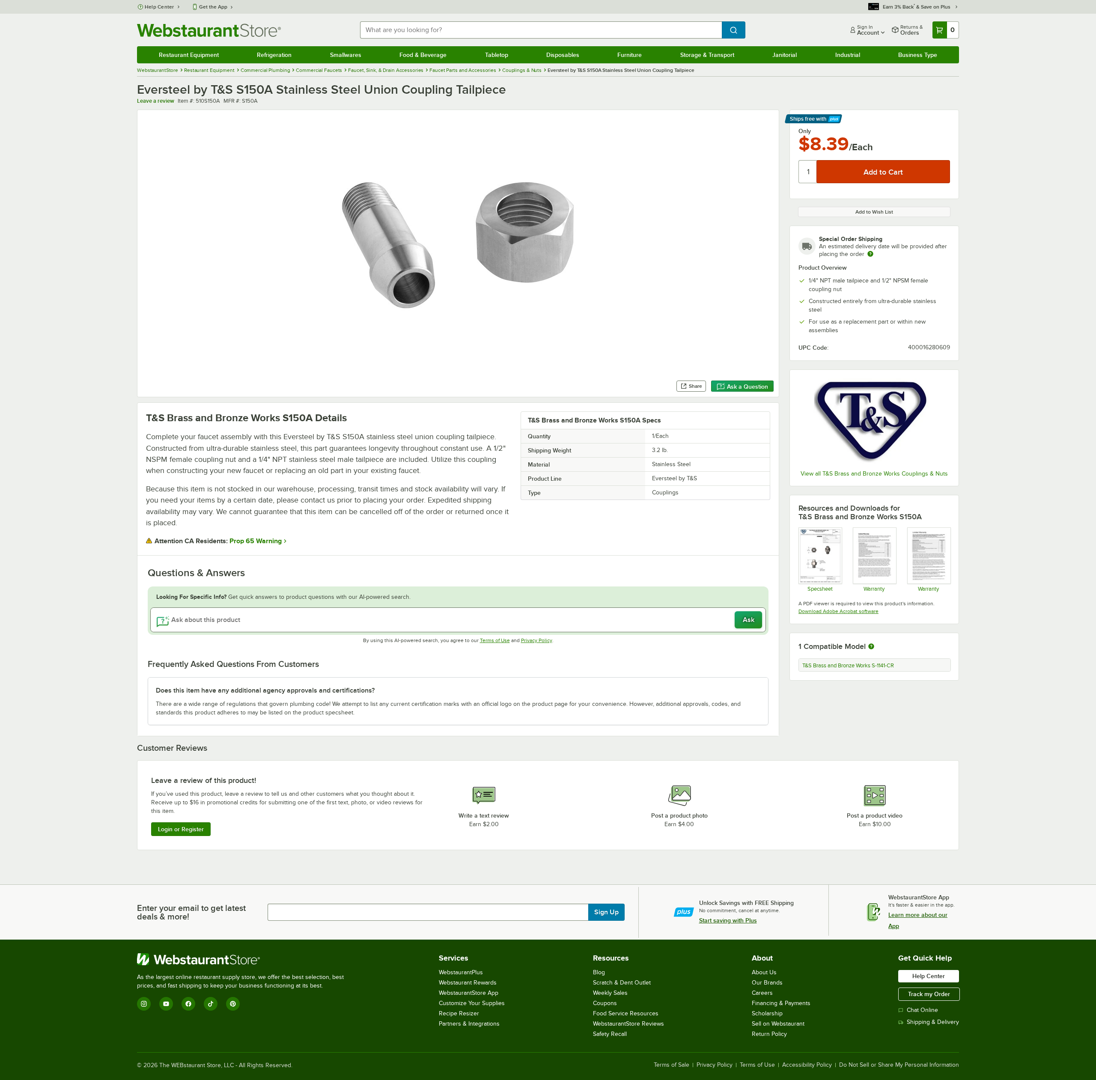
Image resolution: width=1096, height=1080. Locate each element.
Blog (599, 972)
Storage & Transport (707, 54)
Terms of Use (495, 640)
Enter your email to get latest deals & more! (191, 912)
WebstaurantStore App (468, 993)
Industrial (847, 54)
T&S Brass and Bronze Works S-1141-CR (848, 666)
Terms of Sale (671, 1065)
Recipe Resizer (459, 1013)
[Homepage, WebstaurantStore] (209, 30)
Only (804, 131)
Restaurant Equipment (189, 54)
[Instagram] (144, 1004)
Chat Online (922, 1010)
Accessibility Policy (807, 1065)
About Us (764, 972)
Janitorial (784, 54)
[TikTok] (210, 1004)
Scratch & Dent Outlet (622, 982)
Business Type (917, 54)
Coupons (605, 1003)
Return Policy (769, 1034)
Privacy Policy (536, 640)
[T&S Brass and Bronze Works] (874, 420)
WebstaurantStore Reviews (628, 1023)
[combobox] (541, 30)
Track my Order (929, 994)
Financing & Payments (781, 1003)
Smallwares (345, 54)
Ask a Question (747, 386)
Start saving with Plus (728, 920)
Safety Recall (610, 1034)
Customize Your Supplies (472, 1003)
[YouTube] (166, 1004)
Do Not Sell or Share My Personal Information (899, 1065)
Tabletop (496, 54)
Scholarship (767, 1013)
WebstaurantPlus (461, 972)
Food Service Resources (625, 1013)
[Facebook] (188, 1004)
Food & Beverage (423, 54)
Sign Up (606, 912)
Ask (748, 620)
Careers (762, 993)
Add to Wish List (874, 212)
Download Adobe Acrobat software (838, 611)
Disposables (562, 54)
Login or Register (181, 829)
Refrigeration (274, 54)
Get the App (213, 7)
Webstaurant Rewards (468, 982)
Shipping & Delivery (933, 1022)
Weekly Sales (610, 993)
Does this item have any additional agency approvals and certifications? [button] (265, 690)
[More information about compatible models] (871, 647)
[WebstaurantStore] (244, 959)
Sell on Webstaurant (778, 1023)
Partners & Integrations (469, 1023)
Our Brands (767, 982)
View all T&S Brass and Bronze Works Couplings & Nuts (874, 473)
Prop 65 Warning (255, 541)
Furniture (629, 54)
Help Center (159, 7)
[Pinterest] (233, 1004)
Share (695, 386)
